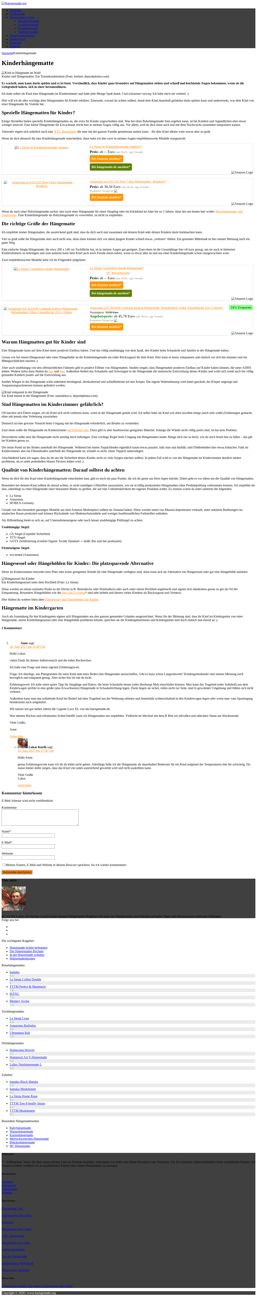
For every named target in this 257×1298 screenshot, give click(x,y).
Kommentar (9, 807)
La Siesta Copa (19, 1018)
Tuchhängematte (28, 24)
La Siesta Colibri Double (25, 979)
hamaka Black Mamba (24, 1081)
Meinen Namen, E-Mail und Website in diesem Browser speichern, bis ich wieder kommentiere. (66, 865)
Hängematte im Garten (16, 1242)
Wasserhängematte (21, 1131)
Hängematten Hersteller (17, 1215)
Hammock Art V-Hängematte (28, 1057)
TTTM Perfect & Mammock (28, 986)
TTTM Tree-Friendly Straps (27, 1103)
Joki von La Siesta (73, 592)
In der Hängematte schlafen (27, 955)
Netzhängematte (28, 28)
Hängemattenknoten (22, 958)
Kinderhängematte (13, 1249)
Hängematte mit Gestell (16, 1229)
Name (5, 831)
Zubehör (15, 46)
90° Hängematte (20, 1146)
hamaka (14, 972)
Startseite (15, 10)
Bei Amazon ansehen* (106, 158)
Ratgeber (15, 42)
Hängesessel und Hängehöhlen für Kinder (71, 599)
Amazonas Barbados (23, 1025)
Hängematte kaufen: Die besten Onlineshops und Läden (37, 1286)
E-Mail (6, 842)
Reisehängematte (28, 21)
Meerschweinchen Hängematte (29, 1138)
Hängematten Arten (22, 17)
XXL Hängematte (13, 1236)
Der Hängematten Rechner (27, 951)
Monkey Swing (19, 1001)
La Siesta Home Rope (24, 1096)
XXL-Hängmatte (65, 131)
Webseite (7, 853)
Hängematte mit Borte (16, 1270)
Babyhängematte (20, 1128)
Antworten (16, 736)
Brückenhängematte (22, 1142)
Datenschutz (9, 1189)
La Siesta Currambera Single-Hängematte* (117, 268)
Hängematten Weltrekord (17, 1263)
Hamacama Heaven (22, 1050)
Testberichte (17, 13)
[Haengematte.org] (14, 3)
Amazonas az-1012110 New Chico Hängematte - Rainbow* (128, 181)
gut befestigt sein (78, 430)
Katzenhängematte (21, 1135)
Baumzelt (8, 1222)
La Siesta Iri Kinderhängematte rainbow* (116, 146)
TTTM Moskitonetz (22, 1110)
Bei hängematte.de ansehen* (111, 167)
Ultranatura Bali (20, 1032)
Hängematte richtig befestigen (28, 947)
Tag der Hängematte (14, 1256)
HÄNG (14, 993)
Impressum (8, 1185)
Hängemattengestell (22, 35)
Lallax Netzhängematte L (26, 1064)
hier (51, 371)
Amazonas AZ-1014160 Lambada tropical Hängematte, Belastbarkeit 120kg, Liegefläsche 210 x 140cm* (156, 308)
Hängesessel (17, 39)
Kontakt (7, 1192)
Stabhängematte (28, 32)
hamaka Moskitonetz (23, 1089)
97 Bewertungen (118, 273)
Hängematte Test (12, 1208)
